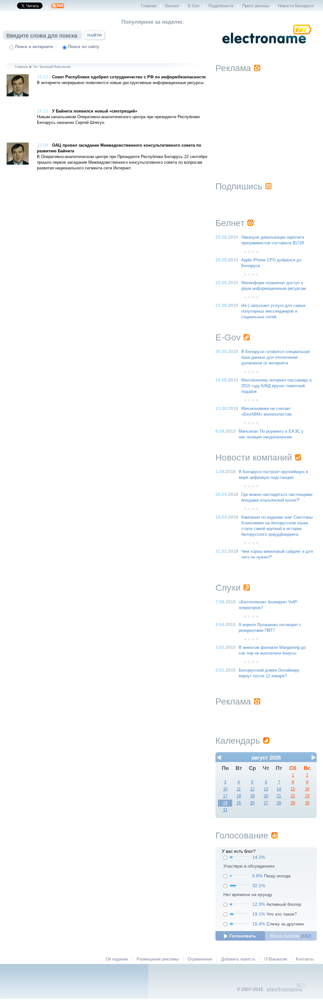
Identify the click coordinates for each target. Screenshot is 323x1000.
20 (266, 796)
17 (225, 796)
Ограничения (200, 959)
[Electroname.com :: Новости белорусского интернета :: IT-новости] (267, 47)
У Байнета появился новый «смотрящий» (94, 111)
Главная (148, 6)
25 (239, 803)
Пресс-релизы (255, 6)
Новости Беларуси (296, 6)
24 (225, 803)
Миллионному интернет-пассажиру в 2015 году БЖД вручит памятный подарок (276, 386)
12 (252, 789)
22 (293, 796)
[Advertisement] (266, 119)
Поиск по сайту (83, 47)
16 (307, 789)
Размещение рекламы (158, 959)
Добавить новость (238, 959)
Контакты (305, 959)
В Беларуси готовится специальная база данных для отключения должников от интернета (275, 357)
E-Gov (194, 6)
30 (307, 803)
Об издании (117, 959)
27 (266, 803)
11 (239, 789)
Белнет (172, 6)
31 (225, 810)
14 (279, 789)
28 (279, 803)
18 (239, 796)
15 (293, 789)
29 (293, 803)
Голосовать (243, 935)
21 (279, 796)
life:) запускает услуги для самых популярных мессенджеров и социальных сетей (273, 311)
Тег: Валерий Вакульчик (52, 67)
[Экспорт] (57, 7)
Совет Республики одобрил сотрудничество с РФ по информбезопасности (129, 77)
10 (225, 789)
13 (266, 789)
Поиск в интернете (34, 47)
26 (252, 803)
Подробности (220, 6)
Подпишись (238, 186)
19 (252, 796)
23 (307, 796)
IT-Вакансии (275, 959)
